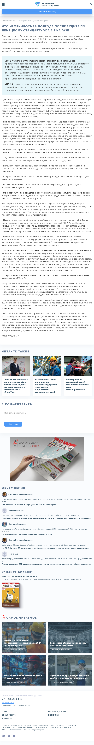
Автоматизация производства (15, 682)
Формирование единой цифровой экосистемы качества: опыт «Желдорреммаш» (77, 384)
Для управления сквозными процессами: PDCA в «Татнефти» (29, 505)
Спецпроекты (9, 715)
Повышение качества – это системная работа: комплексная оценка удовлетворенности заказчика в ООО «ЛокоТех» (16, 385)
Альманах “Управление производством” (20, 576)
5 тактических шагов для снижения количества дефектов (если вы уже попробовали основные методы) (46, 385)
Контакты (7, 718)
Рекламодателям (57, 712)
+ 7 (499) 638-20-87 (12, 699)
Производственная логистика (62, 682)
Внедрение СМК (9, 20)
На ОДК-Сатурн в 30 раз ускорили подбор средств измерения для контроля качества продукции (45, 548)
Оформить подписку (47, 11)
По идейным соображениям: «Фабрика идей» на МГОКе (27, 534)
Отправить (13, 424)
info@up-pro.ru (8, 702)
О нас (5, 712)
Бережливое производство (15, 649)
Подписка (53, 715)
